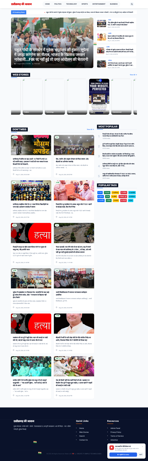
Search (82, 436)
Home (47, 4)
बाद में (140, 454)
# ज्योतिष (123, 192)
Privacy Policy (116, 432)
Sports (85, 4)
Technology (71, 4)
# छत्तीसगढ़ (115, 192)
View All (133, 75)
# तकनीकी (132, 192)
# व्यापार (116, 200)
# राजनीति (101, 200)
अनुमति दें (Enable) (124, 454)
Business (114, 4)
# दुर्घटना (100, 196)
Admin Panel (115, 428)
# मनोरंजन (132, 196)
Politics (57, 4)
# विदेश (109, 200)
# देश (107, 196)
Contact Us (83, 440)
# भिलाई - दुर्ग (122, 196)
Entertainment (99, 4)
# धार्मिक (114, 196)
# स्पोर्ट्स (123, 200)
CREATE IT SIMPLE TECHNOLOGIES (89, 454)
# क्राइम (107, 192)
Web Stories (84, 432)
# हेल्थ (130, 200)
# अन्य (100, 192)
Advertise (114, 440)
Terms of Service (117, 436)
